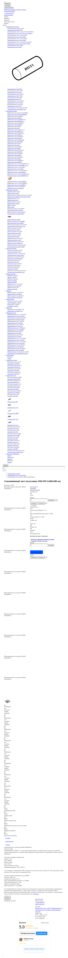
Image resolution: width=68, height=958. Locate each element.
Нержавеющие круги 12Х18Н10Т (15, 329)
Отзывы (7, 844)
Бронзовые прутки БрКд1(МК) (15, 141)
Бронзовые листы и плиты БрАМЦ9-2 (16, 181)
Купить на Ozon (36, 552)
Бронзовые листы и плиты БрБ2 (15, 169)
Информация (7, 899)
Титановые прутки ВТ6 (13, 370)
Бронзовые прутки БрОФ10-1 (14, 138)
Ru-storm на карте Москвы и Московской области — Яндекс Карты (34, 952)
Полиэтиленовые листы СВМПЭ (15, 223)
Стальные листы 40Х (12, 438)
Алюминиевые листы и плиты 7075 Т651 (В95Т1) (19, 33)
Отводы (9, 455)
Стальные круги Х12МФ (13, 435)
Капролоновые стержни (13, 203)
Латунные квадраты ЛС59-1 (14, 252)
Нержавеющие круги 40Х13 (14, 333)
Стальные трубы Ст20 (12, 445)
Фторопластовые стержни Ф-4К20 (15, 246)
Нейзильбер (9, 307)
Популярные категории (10, 900)
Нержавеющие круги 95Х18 (14, 336)
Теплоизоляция (10, 355)
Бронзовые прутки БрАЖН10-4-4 (15, 121)
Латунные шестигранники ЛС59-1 (16, 272)
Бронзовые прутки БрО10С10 (14, 152)
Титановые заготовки (11, 360)
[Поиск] (6, 470)
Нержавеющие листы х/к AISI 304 (16, 343)
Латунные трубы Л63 (12, 269)
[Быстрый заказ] (55, 500)
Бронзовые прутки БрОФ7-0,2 (15, 135)
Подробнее (35, 894)
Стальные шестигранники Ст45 (15, 452)
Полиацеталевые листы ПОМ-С (15, 210)
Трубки (9, 358)
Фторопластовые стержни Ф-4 (15, 243)
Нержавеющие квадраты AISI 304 (15, 319)
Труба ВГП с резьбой (12, 306)
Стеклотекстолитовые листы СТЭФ (16, 226)
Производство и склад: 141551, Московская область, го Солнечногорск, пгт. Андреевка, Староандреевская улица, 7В (49, 910)
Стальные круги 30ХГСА (13, 392)
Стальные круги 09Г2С (13, 389)
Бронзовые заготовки (11, 111)
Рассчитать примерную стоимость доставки (42, 539)
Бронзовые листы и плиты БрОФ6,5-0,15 (17, 165)
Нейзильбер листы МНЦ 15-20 (15, 311)
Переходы (9, 459)
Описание (7, 838)
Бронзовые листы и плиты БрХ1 (15, 188)
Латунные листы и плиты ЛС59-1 (15, 255)
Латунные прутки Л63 (13, 262)
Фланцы (9, 462)
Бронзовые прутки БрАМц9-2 (14, 124)
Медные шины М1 (12, 282)
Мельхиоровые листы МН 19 (14, 294)
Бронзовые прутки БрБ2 (13, 128)
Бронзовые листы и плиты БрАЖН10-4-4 (17, 175)
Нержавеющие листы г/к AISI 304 (15, 340)
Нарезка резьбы (10, 299)
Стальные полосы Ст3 (12, 442)
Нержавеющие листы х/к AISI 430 (16, 316)
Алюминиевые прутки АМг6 (14, 47)
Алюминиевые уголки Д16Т (14, 106)
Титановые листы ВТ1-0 (13, 363)
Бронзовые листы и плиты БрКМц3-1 (16, 185)
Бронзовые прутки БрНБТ (14, 148)
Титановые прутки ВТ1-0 (13, 367)
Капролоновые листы (12, 200)
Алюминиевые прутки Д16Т (14, 92)
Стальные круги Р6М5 (13, 413)
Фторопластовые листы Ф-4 (14, 240)
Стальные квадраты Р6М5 (13, 379)
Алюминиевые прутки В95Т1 (14, 89)
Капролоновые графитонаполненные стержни (18, 196)
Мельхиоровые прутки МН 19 (14, 297)
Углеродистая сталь (11, 375)
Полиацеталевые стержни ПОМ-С (15, 213)
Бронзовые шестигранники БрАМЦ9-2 (17, 114)
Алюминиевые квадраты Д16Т (15, 30)
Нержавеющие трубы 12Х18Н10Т (15, 350)
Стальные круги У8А (12, 432)
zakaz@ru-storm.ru (8, 15)
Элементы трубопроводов (12, 454)
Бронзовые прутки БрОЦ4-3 (14, 155)
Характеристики (9, 841)
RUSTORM (33, 488)
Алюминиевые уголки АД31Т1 (15, 102)
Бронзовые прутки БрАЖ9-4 (14, 118)
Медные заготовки (11, 274)
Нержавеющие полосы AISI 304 (15, 346)
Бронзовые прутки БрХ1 (13, 145)
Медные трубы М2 (12, 280)
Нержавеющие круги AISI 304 (15, 323)
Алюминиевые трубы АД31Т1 (15, 96)
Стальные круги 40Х (12, 396)
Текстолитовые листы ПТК (14, 233)
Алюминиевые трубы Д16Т (14, 99)
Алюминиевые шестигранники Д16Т (16, 109)
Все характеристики (35, 533)
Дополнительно (39, 899)
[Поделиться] (46, 503)
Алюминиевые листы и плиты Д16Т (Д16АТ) (18, 43)
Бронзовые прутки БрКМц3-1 (14, 162)
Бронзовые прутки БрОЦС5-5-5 (15, 131)
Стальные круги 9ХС (12, 401)
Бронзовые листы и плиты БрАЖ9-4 (16, 172)
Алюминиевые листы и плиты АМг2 (16, 37)
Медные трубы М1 (12, 277)
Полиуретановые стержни (13, 219)
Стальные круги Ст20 (12, 419)
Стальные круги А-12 (12, 407)
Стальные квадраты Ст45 (13, 385)
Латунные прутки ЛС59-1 (13, 265)
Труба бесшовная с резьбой (14, 302)
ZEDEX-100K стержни (13, 193)
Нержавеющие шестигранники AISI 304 (17, 353)
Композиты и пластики (12, 190)
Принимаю (7, 897)
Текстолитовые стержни (13, 236)
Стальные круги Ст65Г (13, 428)
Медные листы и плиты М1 (14, 285)
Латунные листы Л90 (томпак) (15, 258)
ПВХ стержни (10, 207)
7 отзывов (33, 505)
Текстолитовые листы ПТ (13, 229)
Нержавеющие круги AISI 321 (15, 326)
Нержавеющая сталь (11, 313)
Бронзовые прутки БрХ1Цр (14, 158)
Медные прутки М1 (12, 289)
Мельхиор (8, 291)
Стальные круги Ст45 (12, 425)
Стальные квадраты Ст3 (13, 382)
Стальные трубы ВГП (12, 449)
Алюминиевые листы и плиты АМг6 (16, 40)
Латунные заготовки (11, 248)
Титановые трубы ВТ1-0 (13, 374)
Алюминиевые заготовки (12, 26)
